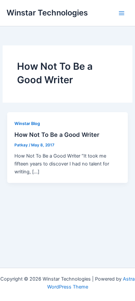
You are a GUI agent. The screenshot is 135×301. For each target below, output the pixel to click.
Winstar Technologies (47, 12)
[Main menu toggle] (121, 13)
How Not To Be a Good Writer (56, 134)
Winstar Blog (27, 123)
